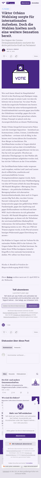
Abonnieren (25, 3)
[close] (35, 404)
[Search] (37, 374)
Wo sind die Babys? (11, 397)
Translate (6, 9)
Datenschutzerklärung (28, 455)
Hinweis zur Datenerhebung (22, 315)
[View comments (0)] (11, 56)
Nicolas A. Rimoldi (13, 49)
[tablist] (12, 347)
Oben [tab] (5, 374)
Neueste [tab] (12, 374)
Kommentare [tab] (7, 347)
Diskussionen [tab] (21, 374)
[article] (20, 386)
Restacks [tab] (17, 347)
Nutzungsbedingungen (14, 451)
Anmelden (35, 3)
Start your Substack (12, 466)
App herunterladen (31, 466)
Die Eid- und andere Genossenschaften (11, 381)
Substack (6, 471)
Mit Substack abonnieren (22, 444)
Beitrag (9, 277)
